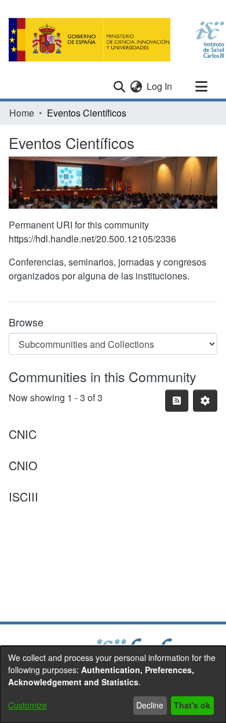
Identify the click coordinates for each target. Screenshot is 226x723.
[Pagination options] (205, 401)
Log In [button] (160, 86)
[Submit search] (119, 86)
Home (21, 112)
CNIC (23, 434)
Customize (27, 705)
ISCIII (23, 496)
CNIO (23, 465)
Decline (149, 705)
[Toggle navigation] (201, 86)
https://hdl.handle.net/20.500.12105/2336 (92, 238)
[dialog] (113, 684)
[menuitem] (136, 86)
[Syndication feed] (176, 401)
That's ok (192, 705)
